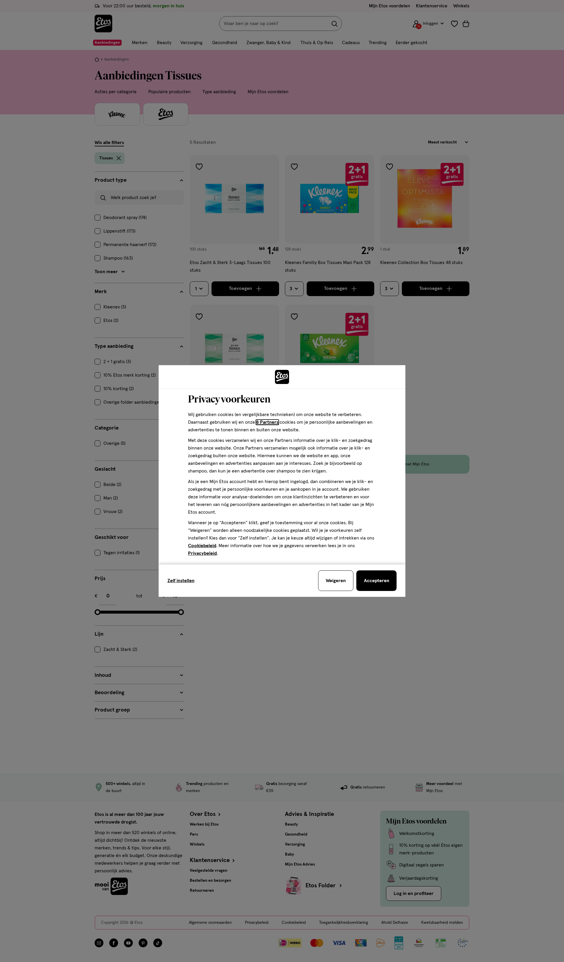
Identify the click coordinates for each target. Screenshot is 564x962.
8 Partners (267, 422)
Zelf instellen (180, 580)
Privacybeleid (202, 553)
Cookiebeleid (202, 545)
